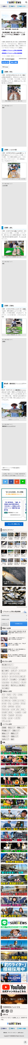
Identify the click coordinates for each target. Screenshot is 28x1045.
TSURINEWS (12, 1036)
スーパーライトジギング (17, 676)
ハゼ (24, 712)
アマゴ (23, 703)
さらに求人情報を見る (14, 524)
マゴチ (4, 715)
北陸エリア (15, 730)
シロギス (18, 712)
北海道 (4, 727)
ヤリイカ (19, 715)
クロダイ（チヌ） (7, 712)
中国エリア (5, 736)
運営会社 (5, 1032)
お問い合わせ (20, 1032)
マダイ (9, 695)
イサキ (20, 695)
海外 (12, 739)
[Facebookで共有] (11, 482)
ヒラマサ (5, 697)
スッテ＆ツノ (15, 682)
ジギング (5, 679)
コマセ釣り (22, 679)
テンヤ (24, 682)
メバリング (22, 670)
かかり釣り (5, 685)
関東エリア (20, 727)
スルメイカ (13, 697)
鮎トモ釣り (5, 670)
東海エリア (5, 733)
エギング (14, 670)
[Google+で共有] (16, 482)
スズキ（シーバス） (18, 700)
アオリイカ (5, 709)
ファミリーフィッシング (9, 668)
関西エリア (14, 733)
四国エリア (14, 736)
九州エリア (5, 739)
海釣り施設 (14, 62)
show (6, 66)
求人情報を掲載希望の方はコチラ (14, 494)
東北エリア (11, 727)
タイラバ (5, 676)
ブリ (14, 695)
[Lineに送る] (22, 482)
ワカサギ (11, 715)
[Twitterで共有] (5, 482)
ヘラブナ (17, 718)
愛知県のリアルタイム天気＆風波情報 (12, 53)
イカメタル (5, 682)
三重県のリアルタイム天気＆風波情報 (12, 50)
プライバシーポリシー (12, 1032)
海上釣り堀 (5, 62)
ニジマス (16, 703)
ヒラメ (18, 706)
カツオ (10, 718)
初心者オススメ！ (7, 665)
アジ (3, 695)
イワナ (4, 706)
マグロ (4, 718)
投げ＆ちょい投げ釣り (18, 685)
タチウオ (11, 706)
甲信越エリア (6, 730)
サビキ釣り (5, 688)
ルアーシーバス (14, 673)
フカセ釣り (13, 679)
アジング (5, 673)
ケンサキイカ (6, 700)
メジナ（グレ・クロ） (18, 709)
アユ (9, 703)
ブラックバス (6, 721)
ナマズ (4, 703)
